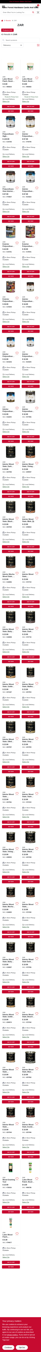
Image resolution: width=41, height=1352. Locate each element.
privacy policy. (12, 1335)
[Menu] (3, 6)
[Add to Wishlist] (17, 78)
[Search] (33, 12)
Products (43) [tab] (7, 30)
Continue (8, 1347)
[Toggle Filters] (38, 45)
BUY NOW (11, 111)
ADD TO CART (11, 106)
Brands (8, 20)
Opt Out (22, 1347)
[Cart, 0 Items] (37, 7)
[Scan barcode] (38, 12)
